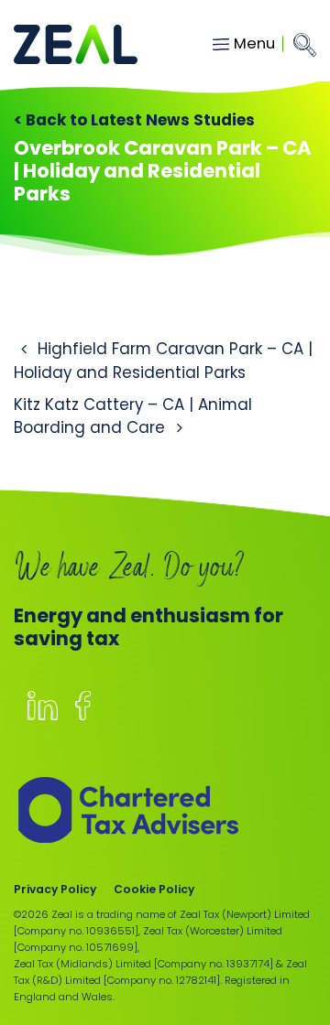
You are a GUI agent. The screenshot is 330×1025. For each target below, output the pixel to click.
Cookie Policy (154, 889)
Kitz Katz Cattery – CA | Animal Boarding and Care (133, 416)
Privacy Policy (55, 889)
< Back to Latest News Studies (134, 120)
